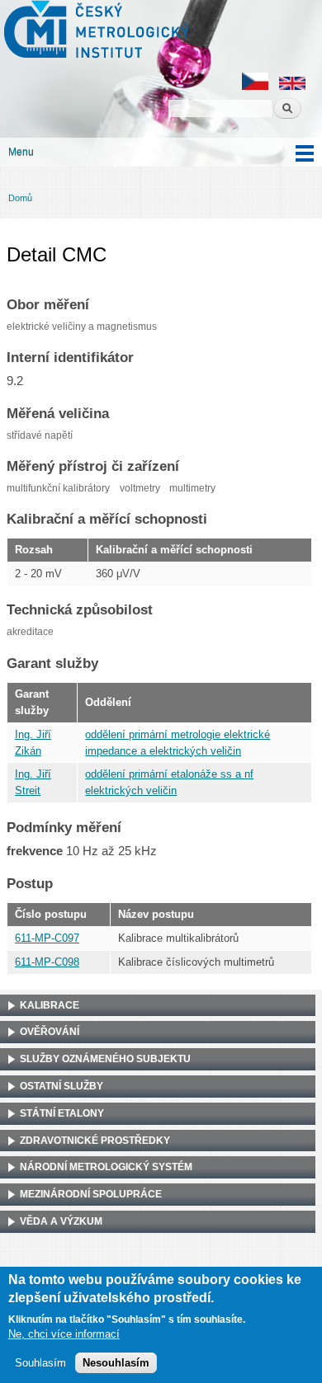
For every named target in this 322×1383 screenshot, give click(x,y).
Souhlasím (40, 1363)
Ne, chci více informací (64, 1334)
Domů (20, 198)
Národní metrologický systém (106, 1167)
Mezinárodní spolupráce (91, 1194)
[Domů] (94, 31)
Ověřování (49, 1031)
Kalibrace (49, 1005)
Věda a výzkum (61, 1221)
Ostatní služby (61, 1086)
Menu (21, 152)
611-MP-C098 (47, 962)
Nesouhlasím (116, 1363)
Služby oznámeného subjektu (105, 1059)
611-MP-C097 (47, 938)
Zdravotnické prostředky (95, 1140)
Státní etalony (62, 1113)
